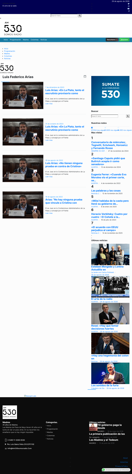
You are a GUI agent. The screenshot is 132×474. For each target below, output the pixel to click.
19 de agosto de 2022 (54, 197)
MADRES (100, 431)
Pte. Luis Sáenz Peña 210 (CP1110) (20, 444)
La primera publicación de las (107, 433)
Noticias (44, 40)
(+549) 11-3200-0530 (16, 440)
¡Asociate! (124, 39)
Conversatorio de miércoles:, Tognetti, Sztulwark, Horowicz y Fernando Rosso (109, 145)
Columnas (34, 40)
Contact (125, 470)
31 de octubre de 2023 (54, 124)
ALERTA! (94, 167)
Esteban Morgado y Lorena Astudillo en (107, 268)
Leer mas (48, 104)
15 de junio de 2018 (106, 443)
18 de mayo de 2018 (115, 431)
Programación (15, 40)
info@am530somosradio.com (20, 448)
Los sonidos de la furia (104, 385)
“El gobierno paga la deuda (109, 426)
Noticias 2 (95, 193)
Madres (26, 40)
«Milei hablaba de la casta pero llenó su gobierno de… (110, 202)
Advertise (124, 462)
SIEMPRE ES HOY (98, 151)
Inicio (6, 40)
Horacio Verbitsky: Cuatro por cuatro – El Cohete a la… (109, 215)
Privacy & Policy (121, 466)
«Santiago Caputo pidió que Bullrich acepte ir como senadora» (108, 161)
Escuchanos (111, 39)
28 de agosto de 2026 (100, 275)
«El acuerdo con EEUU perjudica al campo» (104, 229)
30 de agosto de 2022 (54, 160)
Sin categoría (94, 437)
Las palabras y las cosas (106, 190)
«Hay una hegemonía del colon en (110, 357)
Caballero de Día (97, 388)
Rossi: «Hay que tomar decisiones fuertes (104, 327)
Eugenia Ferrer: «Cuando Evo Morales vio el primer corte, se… (108, 177)
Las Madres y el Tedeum (103, 439)
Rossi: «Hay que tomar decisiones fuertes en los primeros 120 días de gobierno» (61, 6)
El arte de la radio (101, 298)
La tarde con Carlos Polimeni (102, 272)
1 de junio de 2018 (110, 437)
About (125, 458)
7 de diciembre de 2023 (54, 87)
